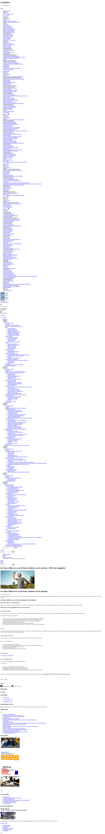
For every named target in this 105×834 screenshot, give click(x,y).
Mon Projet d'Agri (6, 84)
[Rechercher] (15, 548)
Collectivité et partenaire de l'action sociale (11, 169)
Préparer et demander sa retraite (9, 44)
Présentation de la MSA (7, 231)
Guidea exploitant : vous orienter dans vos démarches (13, 76)
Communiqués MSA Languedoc (9, 268)
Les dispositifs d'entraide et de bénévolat (10, 128)
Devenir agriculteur (6, 80)
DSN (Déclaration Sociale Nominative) (10, 124)
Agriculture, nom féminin (8, 222)
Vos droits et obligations (7, 92)
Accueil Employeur (6, 117)
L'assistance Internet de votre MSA (9, 275)
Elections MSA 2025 (7, 213)
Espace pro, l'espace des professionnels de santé (12, 180)
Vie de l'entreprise (6, 144)
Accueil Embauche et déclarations (9, 122)
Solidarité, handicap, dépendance (9, 54)
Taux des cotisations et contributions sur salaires (12, 136)
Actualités (5, 19)
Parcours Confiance (6, 96)
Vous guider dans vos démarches (9, 61)
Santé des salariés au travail (8, 146)
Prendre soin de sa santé (7, 27)
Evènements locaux (6, 226)
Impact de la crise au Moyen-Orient (9, 102)
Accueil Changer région (7, 290)
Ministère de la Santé (8, 701)
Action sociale (5, 242)
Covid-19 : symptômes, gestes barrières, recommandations (14, 728)
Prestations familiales (7, 37)
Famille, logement (6, 33)
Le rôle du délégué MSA (7, 216)
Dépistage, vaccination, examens (9, 28)
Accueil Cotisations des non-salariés (10, 87)
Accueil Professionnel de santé (9, 178)
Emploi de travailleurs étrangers (9, 129)
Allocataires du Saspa (7, 47)
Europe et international (7, 245)
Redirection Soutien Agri (7, 101)
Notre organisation (6, 232)
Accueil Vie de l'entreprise (8, 145)
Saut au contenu (6, 5)
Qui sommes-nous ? (7, 228)
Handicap (5, 59)
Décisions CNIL (6, 283)
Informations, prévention (7, 109)
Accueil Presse (6, 267)
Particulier (5, 555)
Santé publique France (8, 699)
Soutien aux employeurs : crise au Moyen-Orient (12, 134)
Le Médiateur (5, 830)
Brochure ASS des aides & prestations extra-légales (13, 176)
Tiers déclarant (6, 186)
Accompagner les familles (8, 35)
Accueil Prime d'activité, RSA (8, 50)
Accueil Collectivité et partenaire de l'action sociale (12, 170)
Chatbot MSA (5, 260)
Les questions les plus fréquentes (9, 277)
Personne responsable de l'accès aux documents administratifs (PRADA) (17, 284)
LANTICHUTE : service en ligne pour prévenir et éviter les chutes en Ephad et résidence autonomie (22, 183)
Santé (4, 23)
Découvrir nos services (7, 253)
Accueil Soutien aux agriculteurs (9, 94)
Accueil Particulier (6, 18)
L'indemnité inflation (7, 135)
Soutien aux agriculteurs (7, 93)
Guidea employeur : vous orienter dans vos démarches (13, 119)
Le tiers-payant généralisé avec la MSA (10, 179)
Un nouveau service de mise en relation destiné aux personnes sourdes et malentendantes (20, 276)
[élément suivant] (1, 712)
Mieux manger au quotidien (8, 721)
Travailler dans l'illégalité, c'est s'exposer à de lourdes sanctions (15, 130)
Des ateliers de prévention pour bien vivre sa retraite (13, 715)
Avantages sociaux (6, 148)
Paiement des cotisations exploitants (10, 91)
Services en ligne (6, 172)
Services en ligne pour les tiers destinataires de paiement (13, 195)
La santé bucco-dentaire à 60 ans (9, 732)
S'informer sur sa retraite (7, 43)
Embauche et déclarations (8, 120)
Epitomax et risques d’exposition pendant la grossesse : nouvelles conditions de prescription (20, 726)
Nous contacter (6, 67)
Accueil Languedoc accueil (8, 13)
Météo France (6, 697)
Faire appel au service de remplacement (10, 100)
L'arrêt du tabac (6, 720)
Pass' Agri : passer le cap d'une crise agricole (11, 22)
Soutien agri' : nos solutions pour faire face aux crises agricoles (15, 95)
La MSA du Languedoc (7, 230)
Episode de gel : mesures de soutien (10, 141)
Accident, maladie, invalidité (8, 31)
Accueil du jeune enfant (7, 36)
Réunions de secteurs (7, 205)
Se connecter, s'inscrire (7, 252)
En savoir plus (3, 823)
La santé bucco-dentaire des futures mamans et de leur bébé (14, 724)
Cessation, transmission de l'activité (9, 85)
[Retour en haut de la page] (1, 832)
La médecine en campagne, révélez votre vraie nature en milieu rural (16, 182)
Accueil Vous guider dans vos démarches (11, 62)
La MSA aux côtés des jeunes (8, 240)
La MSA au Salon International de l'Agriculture (12, 225)
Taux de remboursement (7, 26)
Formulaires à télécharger (8, 255)
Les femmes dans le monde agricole (9, 217)
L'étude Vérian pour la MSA (8, 221)
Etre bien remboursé (7, 25)
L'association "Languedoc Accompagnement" (11, 286)
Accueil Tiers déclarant (7, 187)
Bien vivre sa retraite (7, 45)
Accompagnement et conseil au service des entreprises (13, 143)
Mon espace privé (6, 171)
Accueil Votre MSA (7, 212)
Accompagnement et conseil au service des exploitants (13, 103)
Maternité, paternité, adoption (8, 30)
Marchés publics (6, 281)
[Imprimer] (1, 561)
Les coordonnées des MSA (8, 274)
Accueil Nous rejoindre (7, 262)
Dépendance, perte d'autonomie (9, 60)
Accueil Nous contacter (7, 270)
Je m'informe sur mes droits (8, 69)
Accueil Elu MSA (6, 200)
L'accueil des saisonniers (7, 159)
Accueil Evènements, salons (8, 224)
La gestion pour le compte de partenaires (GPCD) (12, 243)
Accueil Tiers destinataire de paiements (10, 193)
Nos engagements (6, 234)
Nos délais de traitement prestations (9, 21)
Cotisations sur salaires (9, 419)
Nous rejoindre (6, 261)
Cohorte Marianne (6, 725)
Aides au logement (6, 39)
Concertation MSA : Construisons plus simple (11, 239)
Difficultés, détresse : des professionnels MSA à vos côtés (14, 57)
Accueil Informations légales (8, 280)
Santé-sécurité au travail (7, 104)
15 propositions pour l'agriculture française (11, 220)
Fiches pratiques (6, 64)
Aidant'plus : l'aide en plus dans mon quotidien (12, 68)
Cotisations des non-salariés (8, 86)
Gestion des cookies (7, 826)
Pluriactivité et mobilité (7, 83)
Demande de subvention (7, 174)
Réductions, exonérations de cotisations (10, 137)
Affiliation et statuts (6, 81)
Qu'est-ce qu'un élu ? (7, 204)
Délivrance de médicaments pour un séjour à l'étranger (13, 184)
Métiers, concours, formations (8, 263)
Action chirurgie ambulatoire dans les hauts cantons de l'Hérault (15, 731)
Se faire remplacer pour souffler (9, 99)
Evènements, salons (7, 223)
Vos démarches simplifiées (8, 248)
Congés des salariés (6, 152)
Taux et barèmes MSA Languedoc (9, 140)
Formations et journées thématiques (9, 106)
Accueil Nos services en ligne (8, 251)
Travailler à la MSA (7, 264)
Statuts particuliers (6, 66)
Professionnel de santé (7, 177)
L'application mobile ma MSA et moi (10, 258)
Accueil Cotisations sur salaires (9, 133)
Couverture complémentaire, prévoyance (10, 147)
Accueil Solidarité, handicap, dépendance (11, 56)
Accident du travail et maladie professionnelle (11, 127)
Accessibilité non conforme (8, 828)
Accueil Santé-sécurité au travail (9, 105)
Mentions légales (6, 825)
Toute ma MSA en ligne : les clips (9, 257)
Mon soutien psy (6, 717)
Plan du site (5, 827)
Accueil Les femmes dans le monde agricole (11, 219)
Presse (4, 266)
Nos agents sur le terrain (7, 271)
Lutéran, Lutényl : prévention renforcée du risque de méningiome (15, 729)
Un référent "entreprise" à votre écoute (10, 150)
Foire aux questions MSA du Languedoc (10, 285)
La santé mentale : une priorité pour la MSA (11, 249)
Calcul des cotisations (7, 89)
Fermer (5, 321)
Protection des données (7, 259)
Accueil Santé (5, 24)
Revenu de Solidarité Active (8, 52)
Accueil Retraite (6, 42)
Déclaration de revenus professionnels (10, 90)
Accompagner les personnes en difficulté (10, 58)
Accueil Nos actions (7, 238)
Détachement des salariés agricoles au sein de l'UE (12, 149)
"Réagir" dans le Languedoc (8, 98)
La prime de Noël (6, 53)
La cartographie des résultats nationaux (10, 215)
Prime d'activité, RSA (7, 49)
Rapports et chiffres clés (7, 235)
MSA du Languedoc (7, 554)
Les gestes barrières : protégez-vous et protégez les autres (14, 716)
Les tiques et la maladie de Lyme (9, 714)
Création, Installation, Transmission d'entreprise (11, 77)
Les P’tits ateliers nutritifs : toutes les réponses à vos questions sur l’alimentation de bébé (20, 719)
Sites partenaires (6, 246)
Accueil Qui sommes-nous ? (8, 229)
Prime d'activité (6, 51)
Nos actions (5, 237)
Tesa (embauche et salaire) (8, 125)
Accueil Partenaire (6, 167)
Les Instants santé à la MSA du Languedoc (11, 730)
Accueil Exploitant (6, 74)
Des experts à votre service (8, 108)
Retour (6, 12)
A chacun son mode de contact (9, 273)
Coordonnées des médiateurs (8, 278)
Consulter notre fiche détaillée (7, 655)
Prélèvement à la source (7, 126)
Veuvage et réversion (7, 46)
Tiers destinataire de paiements (9, 191)
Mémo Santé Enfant (7, 727)
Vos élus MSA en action (7, 207)
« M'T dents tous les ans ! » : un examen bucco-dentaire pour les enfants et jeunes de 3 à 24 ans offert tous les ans (24, 723)
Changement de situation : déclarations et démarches (13, 63)
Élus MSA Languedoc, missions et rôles (10, 202)
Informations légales (7, 279)
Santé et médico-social (7, 241)
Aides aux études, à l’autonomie (9, 40)
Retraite (4, 41)
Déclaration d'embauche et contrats (9, 123)
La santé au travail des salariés (8, 32)
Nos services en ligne (7, 250)
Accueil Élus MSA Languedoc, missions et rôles (12, 203)
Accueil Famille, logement (8, 34)
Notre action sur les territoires (8, 233)
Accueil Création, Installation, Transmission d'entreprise (13, 78)
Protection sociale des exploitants (9, 82)
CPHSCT (5, 110)
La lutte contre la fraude (7, 244)
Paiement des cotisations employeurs (10, 138)
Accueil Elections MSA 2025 (8, 214)
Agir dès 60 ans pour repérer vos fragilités (11, 718)
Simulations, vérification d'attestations (10, 254)
